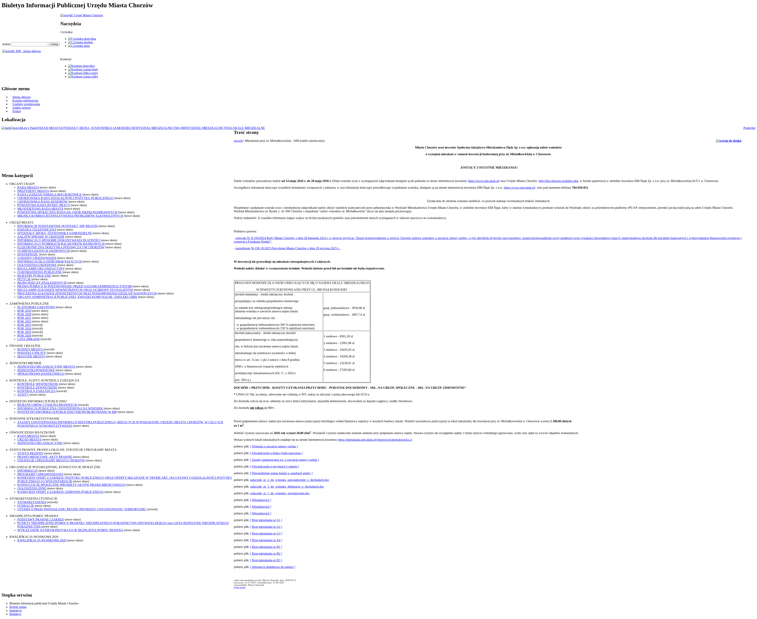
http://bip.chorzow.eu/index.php (558, 181)
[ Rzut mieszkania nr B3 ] (266, 560)
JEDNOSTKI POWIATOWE (36, 370)
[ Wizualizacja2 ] (260, 506)
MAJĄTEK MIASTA (31, 356)
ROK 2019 (24, 310)
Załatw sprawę (21, 107)
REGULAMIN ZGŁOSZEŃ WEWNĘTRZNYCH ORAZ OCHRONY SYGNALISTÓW (75, 289)
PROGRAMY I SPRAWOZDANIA (40, 474)
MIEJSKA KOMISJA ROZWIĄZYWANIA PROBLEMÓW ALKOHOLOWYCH (70, 215)
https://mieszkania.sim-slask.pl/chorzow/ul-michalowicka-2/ (375, 439)
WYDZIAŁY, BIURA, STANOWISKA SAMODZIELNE (98, 128)
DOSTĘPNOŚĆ (27, 254)
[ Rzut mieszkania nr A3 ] (266, 533)
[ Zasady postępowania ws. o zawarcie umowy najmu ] (284, 459)
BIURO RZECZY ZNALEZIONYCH (42, 282)
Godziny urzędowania (26, 104)
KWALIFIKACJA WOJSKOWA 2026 (41, 540)
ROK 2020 (24, 314)
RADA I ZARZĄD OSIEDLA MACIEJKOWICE (49, 194)
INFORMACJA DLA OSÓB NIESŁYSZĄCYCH (49, 261)
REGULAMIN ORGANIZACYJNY (41, 268)
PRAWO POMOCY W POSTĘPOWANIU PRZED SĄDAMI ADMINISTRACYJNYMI (74, 286)
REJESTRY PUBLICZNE (34, 275)
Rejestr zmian (17, 607)
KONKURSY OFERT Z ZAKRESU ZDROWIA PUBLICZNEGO (60, 492)
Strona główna (21, 97)
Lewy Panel (29, 128)
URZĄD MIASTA (49, 128)
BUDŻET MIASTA (30, 349)
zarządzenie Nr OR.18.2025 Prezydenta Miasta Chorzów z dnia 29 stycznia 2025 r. (288, 248)
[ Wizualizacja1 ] (260, 500)
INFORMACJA (27, 470)
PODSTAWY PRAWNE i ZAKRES (40, 519)
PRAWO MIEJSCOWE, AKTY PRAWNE (44, 456)
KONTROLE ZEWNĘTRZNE (37, 387)
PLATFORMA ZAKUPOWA (36, 307)
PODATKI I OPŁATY (31, 353)
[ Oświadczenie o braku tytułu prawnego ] (276, 453)
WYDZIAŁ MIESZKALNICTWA (208, 128)
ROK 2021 (24, 317)
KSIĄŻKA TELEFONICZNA (36, 229)
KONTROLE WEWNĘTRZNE (37, 384)
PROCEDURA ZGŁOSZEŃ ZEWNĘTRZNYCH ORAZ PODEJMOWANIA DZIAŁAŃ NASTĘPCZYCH (87, 293)
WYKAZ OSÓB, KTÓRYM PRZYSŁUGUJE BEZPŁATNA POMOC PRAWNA (70, 530)
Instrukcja (15, 610)
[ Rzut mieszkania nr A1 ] (266, 520)
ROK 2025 (24, 332)
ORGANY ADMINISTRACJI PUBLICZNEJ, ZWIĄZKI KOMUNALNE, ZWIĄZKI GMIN (77, 297)
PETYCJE (24, 279)
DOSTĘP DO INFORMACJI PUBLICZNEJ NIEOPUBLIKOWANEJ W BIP (67, 412)
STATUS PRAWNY (30, 453)
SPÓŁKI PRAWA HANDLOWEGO (40, 373)
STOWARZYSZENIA (31, 502)
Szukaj (16, 111)
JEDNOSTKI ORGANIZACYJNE (39, 443)
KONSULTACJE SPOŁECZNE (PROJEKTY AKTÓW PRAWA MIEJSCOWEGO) (71, 484)
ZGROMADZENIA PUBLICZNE (39, 272)
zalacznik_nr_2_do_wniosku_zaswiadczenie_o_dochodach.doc (289, 480)
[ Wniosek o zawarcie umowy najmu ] (274, 446)
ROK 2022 (24, 321)
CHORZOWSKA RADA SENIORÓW (42, 201)
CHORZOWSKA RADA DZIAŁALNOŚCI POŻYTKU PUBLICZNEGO (65, 198)
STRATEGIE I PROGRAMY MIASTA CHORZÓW (51, 460)
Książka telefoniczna (25, 100)
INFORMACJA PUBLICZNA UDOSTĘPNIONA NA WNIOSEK (60, 408)
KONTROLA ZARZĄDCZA (36, 391)
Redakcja (15, 614)
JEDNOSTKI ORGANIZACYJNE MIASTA (46, 366)
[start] (6, 128)
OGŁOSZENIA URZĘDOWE (37, 265)
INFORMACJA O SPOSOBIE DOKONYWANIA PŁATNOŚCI (58, 240)
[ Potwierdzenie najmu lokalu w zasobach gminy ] (281, 473)
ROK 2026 (24, 335)
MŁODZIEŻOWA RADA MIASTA (40, 208)
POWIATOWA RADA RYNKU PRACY (43, 205)
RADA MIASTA (28, 187)
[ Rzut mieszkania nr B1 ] (266, 546)
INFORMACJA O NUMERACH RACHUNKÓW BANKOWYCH (61, 243)
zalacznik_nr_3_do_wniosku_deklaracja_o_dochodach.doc (287, 486)
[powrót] (16, 128)
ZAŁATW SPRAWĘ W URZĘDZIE (40, 236)
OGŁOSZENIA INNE (31, 488)
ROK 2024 (24, 328)
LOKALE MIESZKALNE (248, 128)
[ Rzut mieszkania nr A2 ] (266, 526)
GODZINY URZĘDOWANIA (36, 258)
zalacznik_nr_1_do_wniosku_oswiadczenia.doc (280, 493)
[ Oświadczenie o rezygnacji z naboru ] (274, 466)
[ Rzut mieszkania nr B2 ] (266, 553)
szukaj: (7, 44)
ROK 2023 (24, 325)
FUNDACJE (25, 505)
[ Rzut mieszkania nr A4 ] (266, 540)
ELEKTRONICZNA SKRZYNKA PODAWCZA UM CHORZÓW (60, 247)
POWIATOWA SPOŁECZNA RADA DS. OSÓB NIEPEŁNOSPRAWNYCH (67, 212)
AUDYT (23, 394)
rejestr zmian (239, 587)
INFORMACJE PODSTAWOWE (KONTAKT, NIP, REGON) (57, 226)
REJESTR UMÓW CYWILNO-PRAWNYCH (47, 404)
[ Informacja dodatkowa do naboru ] (272, 567)
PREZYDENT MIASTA (33, 191)
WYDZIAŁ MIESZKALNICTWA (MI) (161, 128)
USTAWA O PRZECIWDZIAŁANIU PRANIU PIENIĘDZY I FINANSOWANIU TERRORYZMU (81, 509)
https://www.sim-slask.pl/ (484, 181)
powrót (238, 140)
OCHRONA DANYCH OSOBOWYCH (43, 250)
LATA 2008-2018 (28, 339)
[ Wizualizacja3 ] (260, 513)
